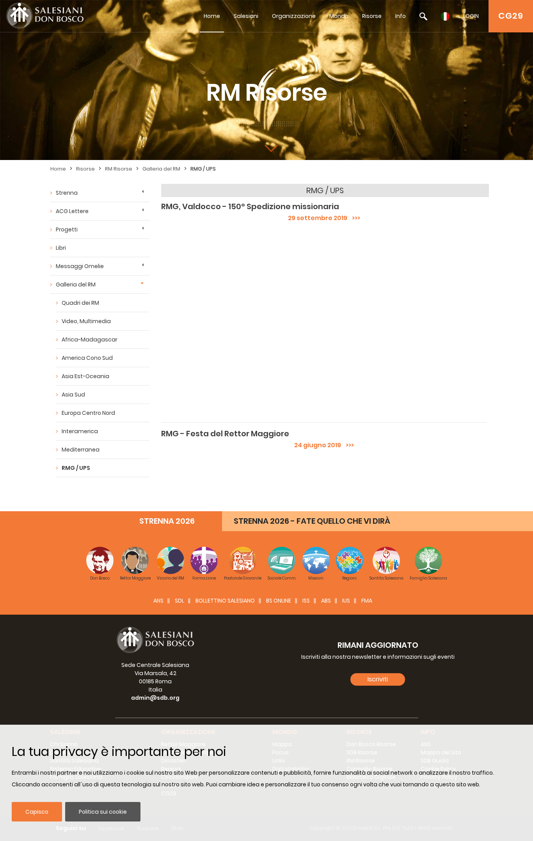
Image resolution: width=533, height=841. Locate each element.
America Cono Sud (87, 358)
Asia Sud (73, 394)
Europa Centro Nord (88, 413)
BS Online (278, 601)
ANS (158, 601)
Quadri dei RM (80, 303)
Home (212, 16)
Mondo (338, 16)
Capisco (36, 812)
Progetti (67, 229)
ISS (306, 601)
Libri (61, 248)
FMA (366, 601)
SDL (179, 601)
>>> (353, 217)
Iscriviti (378, 679)
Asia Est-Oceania (85, 376)
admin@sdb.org (155, 698)
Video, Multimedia (86, 321)
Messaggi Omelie (80, 266)
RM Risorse (118, 168)
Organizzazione (294, 16)
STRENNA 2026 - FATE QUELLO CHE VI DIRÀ (312, 521)
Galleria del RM (161, 168)
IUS (346, 601)
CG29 (510, 16)
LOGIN (471, 16)
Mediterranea (80, 449)
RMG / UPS (203, 168)
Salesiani (246, 16)
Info (400, 16)
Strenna (67, 193)
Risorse (372, 16)
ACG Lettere (72, 211)
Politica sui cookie (103, 812)
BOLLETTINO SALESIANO (225, 601)
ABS (326, 601)
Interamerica (80, 431)
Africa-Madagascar (89, 339)
